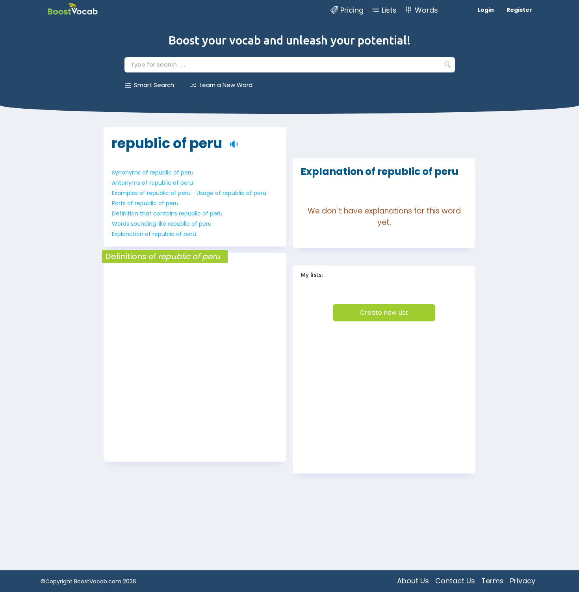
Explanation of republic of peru (154, 234)
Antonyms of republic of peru (152, 183)
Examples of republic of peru (151, 193)
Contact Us (455, 581)
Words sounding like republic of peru (162, 224)
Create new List (384, 312)
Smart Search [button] (154, 85)
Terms (492, 581)
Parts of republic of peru (145, 203)
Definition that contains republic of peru (167, 213)
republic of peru (166, 143)
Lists (389, 10)
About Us (413, 581)
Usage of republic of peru (231, 193)
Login (486, 10)
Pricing (352, 10)
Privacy (522, 581)
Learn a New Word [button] (226, 85)
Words (426, 10)
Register (519, 10)
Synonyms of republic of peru (152, 172)
